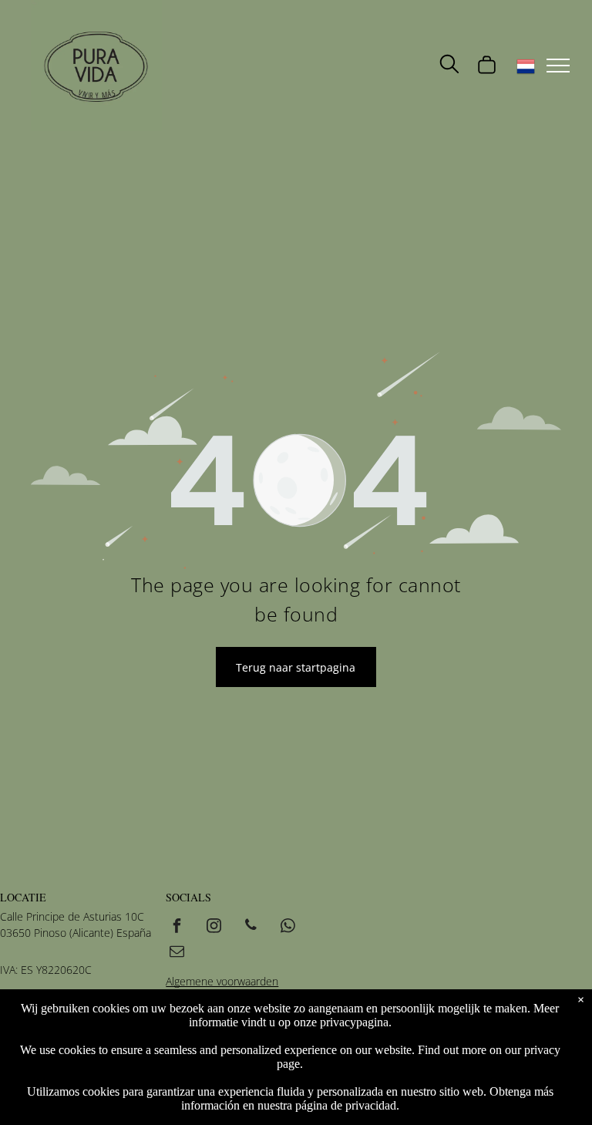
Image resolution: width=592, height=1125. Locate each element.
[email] (176, 952)
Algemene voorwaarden (222, 981)
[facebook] (176, 927)
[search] (449, 65)
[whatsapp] (287, 927)
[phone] (250, 927)
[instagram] (213, 927)
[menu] (558, 65)
